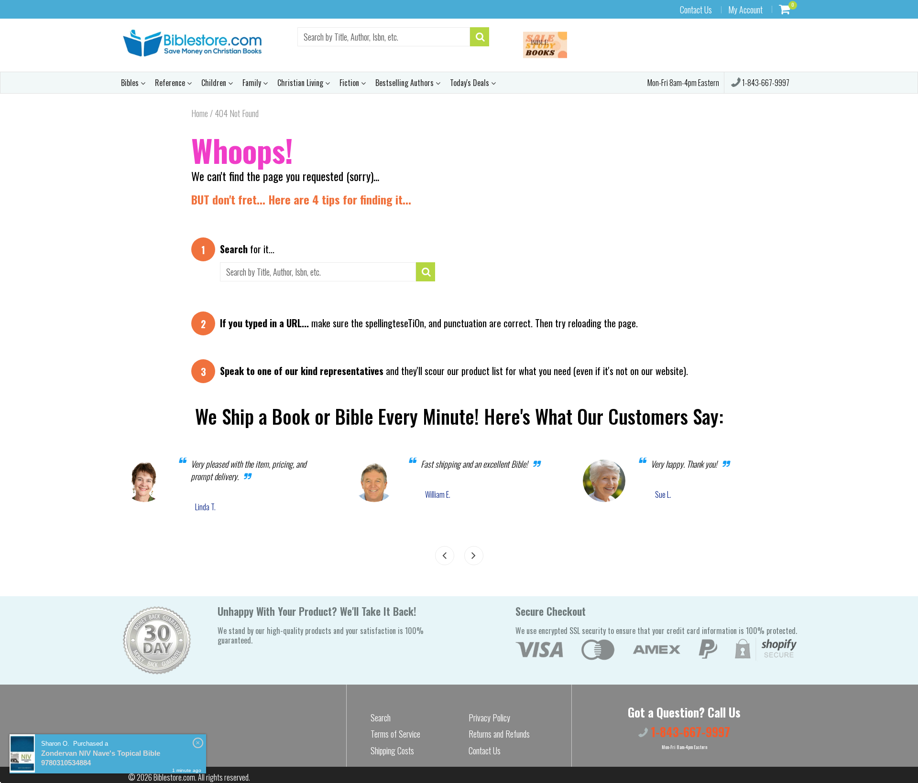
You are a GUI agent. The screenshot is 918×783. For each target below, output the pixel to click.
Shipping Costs (392, 750)
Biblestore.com (174, 777)
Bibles (131, 82)
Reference (171, 82)
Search (381, 717)
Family (252, 82)
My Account (745, 9)
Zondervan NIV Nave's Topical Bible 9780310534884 (100, 758)
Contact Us (696, 9)
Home (199, 113)
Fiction (350, 82)
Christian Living (301, 82)
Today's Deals (470, 82)
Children (214, 82)
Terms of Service (395, 734)
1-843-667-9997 (765, 82)
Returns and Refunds (499, 734)
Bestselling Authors (405, 82)
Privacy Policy (489, 717)
